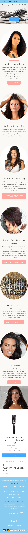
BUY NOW (14, 19)
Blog (21, 489)
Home (5, 486)
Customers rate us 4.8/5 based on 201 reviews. (14, 480)
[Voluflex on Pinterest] (14, 521)
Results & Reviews (10, 489)
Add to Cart (14, 82)
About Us (13, 486)
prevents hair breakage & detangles (14, 196)
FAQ (23, 491)
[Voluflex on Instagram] (16, 521)
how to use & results (14, 322)
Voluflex (19, 525)
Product (22, 486)
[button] (11, 446)
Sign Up (21, 513)
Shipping (11, 451)
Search (20, 497)
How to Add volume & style (14, 262)
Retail (6, 491)
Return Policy (10, 497)
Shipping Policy (14, 494)
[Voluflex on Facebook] (11, 521)
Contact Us (14, 491)
